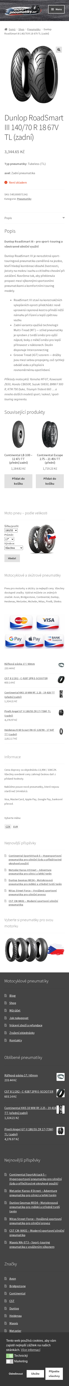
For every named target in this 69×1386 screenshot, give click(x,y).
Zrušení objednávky (21, 1033)
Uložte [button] (35, 1373)
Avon (12, 1278)
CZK (8, 826)
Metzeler (15, 1331)
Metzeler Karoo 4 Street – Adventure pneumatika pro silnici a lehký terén (30, 872)
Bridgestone (17, 1286)
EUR (15, 826)
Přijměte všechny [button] (54, 1374)
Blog (12, 995)
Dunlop (14, 1308)
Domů (12, 29)
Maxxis (13, 1323)
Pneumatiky (34, 29)
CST (12, 1301)
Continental (17, 1293)
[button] (59, 50)
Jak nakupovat (19, 1018)
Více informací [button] (30, 1350)
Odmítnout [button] (16, 1373)
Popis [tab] (8, 218)
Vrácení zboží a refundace (25, 1025)
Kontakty (15, 1040)
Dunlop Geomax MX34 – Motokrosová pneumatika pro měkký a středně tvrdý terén (35, 882)
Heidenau (15, 1316)
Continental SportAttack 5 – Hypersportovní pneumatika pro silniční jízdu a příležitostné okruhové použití (35, 859)
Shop (21, 29)
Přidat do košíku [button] (18, 481)
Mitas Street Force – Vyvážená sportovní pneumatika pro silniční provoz (33, 892)
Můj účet (15, 1010)
